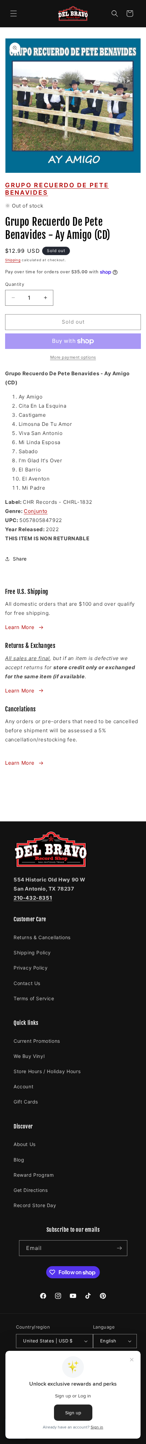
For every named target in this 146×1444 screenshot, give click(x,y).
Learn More (20, 627)
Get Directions (31, 1190)
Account (23, 1086)
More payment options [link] (73, 357)
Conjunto (36, 511)
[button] (13, 13)
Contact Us (27, 983)
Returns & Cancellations (42, 937)
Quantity (14, 284)
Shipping (13, 260)
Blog (19, 1160)
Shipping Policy (32, 952)
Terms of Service (34, 998)
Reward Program (34, 1175)
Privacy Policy (31, 968)
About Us (25, 1144)
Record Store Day (35, 1205)
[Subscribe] (119, 1248)
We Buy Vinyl (29, 1056)
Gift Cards (26, 1102)
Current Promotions (37, 1041)
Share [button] (20, 559)
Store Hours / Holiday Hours (47, 1071)
